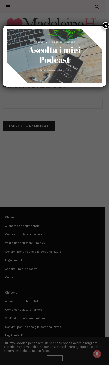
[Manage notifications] (97, 354)
